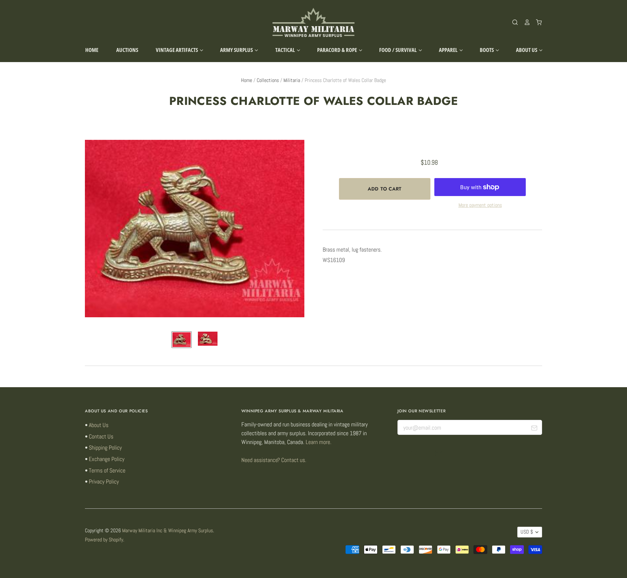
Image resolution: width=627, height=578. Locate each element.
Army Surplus (237, 50)
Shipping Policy (105, 447)
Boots (487, 50)
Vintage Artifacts (177, 50)
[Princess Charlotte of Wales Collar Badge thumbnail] (181, 340)
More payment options (480, 205)
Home (91, 50)
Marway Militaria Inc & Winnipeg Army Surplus (167, 530)
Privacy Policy (104, 481)
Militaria (291, 80)
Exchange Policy (106, 459)
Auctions (127, 50)
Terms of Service (107, 470)
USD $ (527, 532)
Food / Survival (398, 50)
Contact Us (101, 436)
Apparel (448, 50)
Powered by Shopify (104, 540)
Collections (268, 80)
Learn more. (318, 442)
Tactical (285, 50)
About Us (527, 50)
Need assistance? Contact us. (273, 460)
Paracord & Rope (337, 50)
